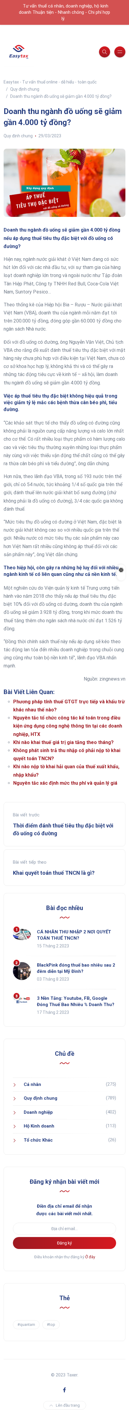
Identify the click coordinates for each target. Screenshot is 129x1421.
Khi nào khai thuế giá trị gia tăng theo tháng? (63, 742)
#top (51, 1324)
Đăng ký (64, 1243)
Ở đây (90, 1257)
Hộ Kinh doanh (39, 1126)
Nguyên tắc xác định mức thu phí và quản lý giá (65, 783)
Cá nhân (32, 1084)
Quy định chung (18, 135)
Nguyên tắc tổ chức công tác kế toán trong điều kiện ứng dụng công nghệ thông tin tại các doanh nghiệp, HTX (67, 726)
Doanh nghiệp (38, 1112)
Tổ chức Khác (38, 1140)
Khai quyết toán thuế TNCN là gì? (53, 873)
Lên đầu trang (68, 1405)
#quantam (26, 1324)
